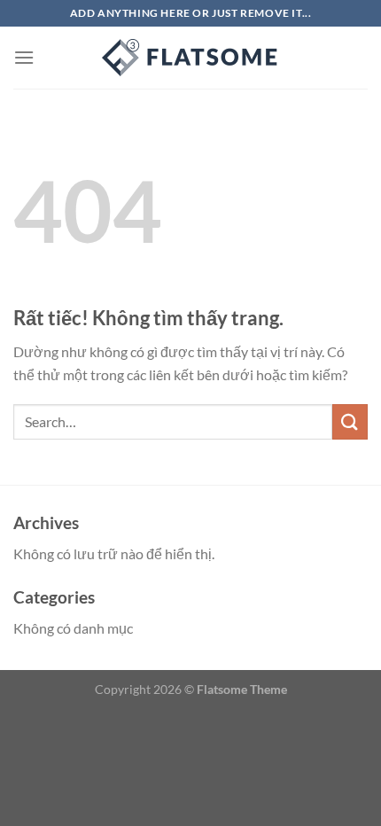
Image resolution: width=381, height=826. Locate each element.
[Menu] (24, 57)
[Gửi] (350, 421)
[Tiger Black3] (190, 57)
